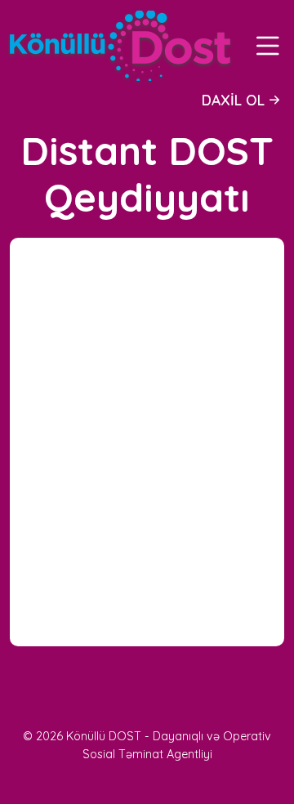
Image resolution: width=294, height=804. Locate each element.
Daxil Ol (233, 100)
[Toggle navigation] (268, 45)
